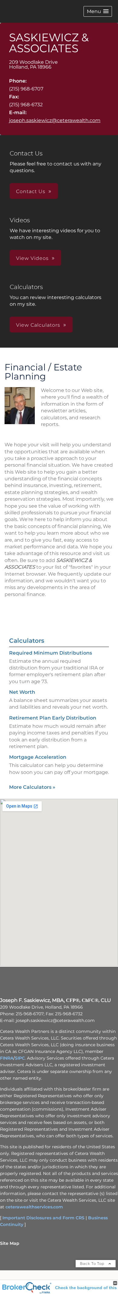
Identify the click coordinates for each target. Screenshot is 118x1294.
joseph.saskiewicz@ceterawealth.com (54, 120)
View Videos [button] (32, 258)
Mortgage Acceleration (37, 757)
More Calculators (32, 787)
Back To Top (93, 1263)
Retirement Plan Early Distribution (52, 718)
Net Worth (22, 692)
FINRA (6, 1058)
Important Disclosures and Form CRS (43, 1218)
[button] (98, 11)
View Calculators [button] (38, 325)
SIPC (20, 1058)
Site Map (9, 1243)
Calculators (26, 640)
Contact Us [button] (30, 191)
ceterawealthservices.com (34, 1207)
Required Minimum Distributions (50, 653)
